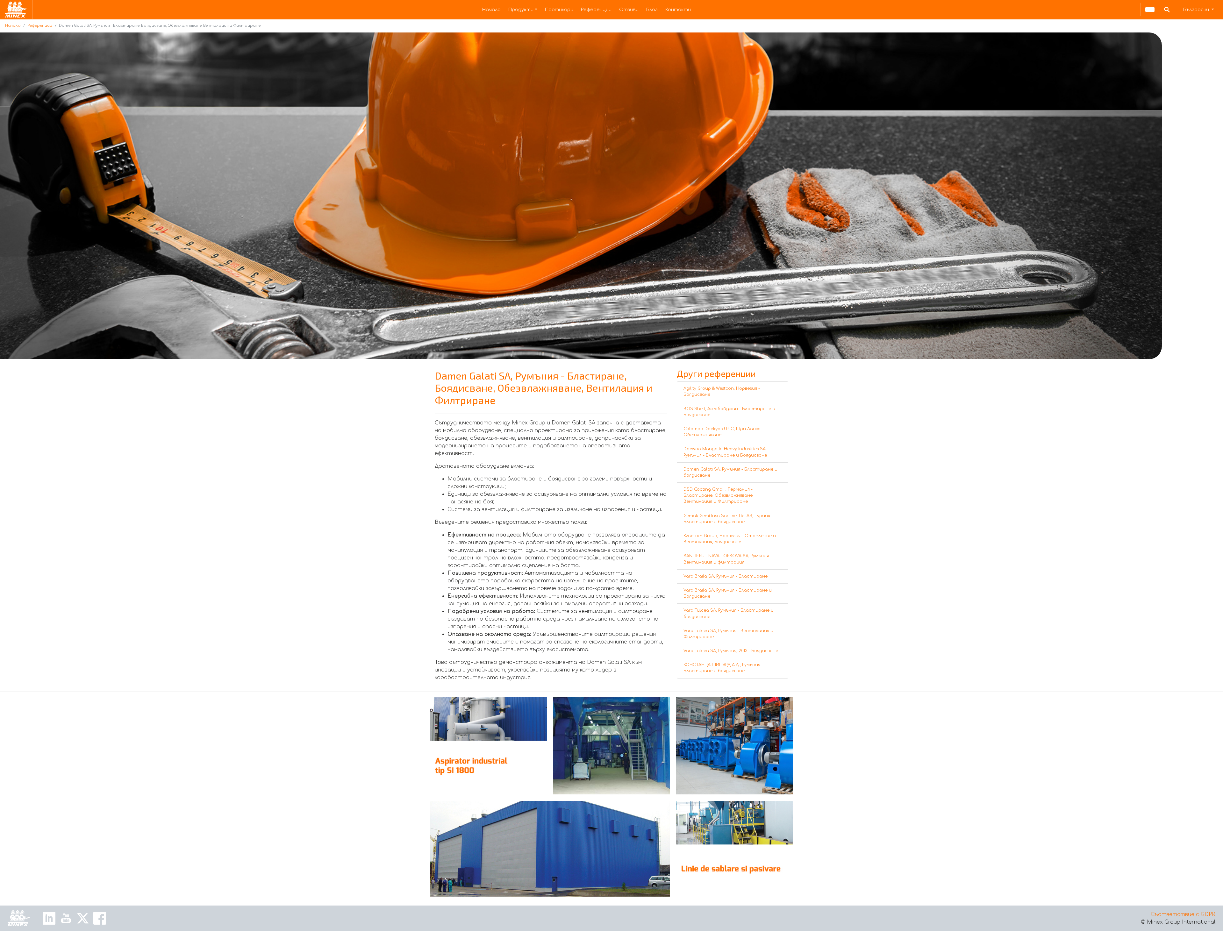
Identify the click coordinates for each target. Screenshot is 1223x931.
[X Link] (82, 918)
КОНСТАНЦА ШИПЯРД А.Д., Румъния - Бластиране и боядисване (723, 668)
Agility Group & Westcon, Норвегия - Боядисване (721, 391)
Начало (491, 9)
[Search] (1167, 9)
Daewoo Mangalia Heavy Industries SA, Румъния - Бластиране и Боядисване (725, 452)
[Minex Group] (19, 918)
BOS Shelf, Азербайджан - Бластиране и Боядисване (729, 412)
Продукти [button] (520, 9)
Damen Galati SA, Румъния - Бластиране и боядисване (730, 472)
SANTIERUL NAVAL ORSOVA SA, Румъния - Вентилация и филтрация (727, 559)
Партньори (559, 9)
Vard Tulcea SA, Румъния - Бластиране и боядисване (728, 613)
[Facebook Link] (99, 918)
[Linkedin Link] (49, 918)
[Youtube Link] (66, 918)
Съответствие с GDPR (1183, 914)
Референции (596, 9)
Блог (652, 9)
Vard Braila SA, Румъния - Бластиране (725, 576)
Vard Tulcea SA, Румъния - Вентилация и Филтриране (728, 634)
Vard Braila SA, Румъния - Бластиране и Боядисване (727, 593)
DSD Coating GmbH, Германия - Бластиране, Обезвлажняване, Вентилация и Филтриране (718, 495)
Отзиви (629, 9)
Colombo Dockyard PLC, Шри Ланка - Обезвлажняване (723, 432)
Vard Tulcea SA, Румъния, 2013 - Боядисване (730, 651)
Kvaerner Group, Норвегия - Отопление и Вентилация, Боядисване (729, 539)
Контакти (678, 9)
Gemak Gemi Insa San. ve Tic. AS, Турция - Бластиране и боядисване (728, 519)
